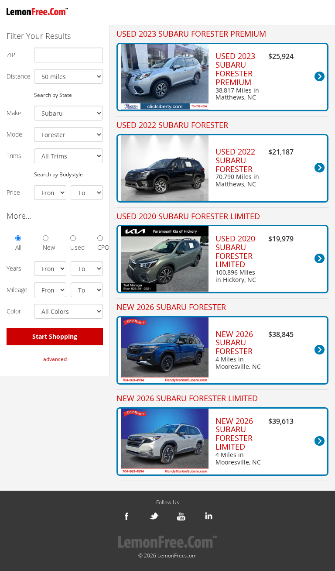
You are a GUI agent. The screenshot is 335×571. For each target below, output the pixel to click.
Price (13, 192)
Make (14, 113)
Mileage (17, 290)
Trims (14, 155)
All (18, 247)
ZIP (11, 55)
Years (14, 268)
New (45, 247)
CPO (100, 247)
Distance (17, 76)
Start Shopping (54, 336)
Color (14, 311)
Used (73, 247)
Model (15, 134)
